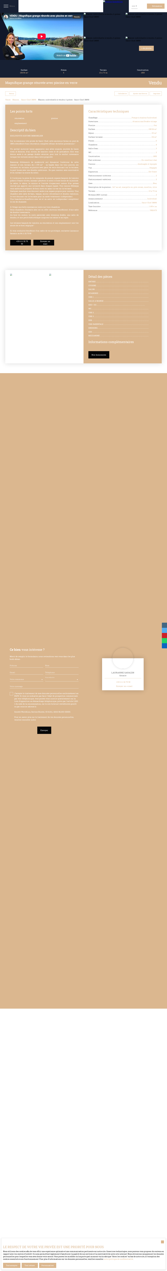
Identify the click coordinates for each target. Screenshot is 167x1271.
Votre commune (17, 679)
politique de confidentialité (48, 720)
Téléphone (50, 672)
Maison (15, 100)
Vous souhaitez (49, 677)
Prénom (13, 665)
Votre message (16, 686)
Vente (8, 100)
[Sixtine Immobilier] (116, 6)
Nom (47, 665)
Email (12, 672)
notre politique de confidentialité (118, 1259)
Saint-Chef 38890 (28, 100)
